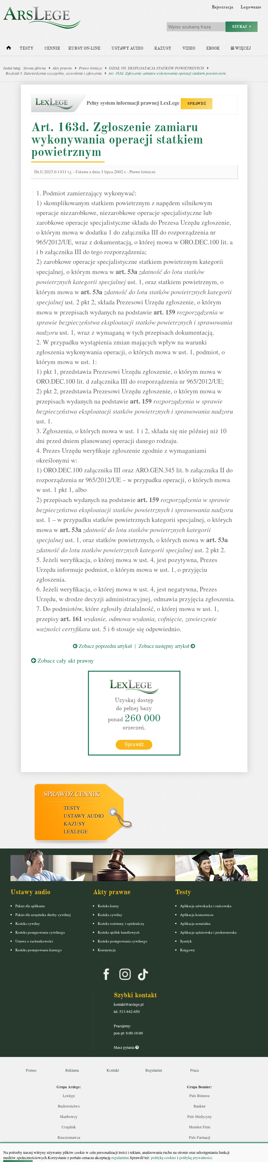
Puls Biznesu (199, 1095)
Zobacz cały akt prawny (65, 660)
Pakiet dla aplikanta (30, 905)
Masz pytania (124, 1047)
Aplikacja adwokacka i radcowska (205, 905)
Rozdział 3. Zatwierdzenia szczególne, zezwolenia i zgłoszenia (54, 73)
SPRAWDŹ (196, 103)
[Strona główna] (8, 49)
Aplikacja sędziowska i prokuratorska (208, 932)
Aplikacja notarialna (195, 923)
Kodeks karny (108, 905)
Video (188, 48)
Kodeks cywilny (27, 923)
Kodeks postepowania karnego (38, 949)
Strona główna (34, 67)
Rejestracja (222, 7)
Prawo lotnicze (90, 67)
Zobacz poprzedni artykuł (104, 645)
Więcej (242, 48)
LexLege (76, 831)
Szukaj (241, 26)
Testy (26, 48)
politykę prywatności (195, 1157)
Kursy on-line (84, 48)
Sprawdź (134, 744)
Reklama (72, 1070)
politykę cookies (163, 1157)
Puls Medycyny (199, 1116)
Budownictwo (69, 1105)
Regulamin (153, 1070)
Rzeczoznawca (69, 1137)
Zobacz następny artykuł (165, 645)
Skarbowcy (68, 1116)
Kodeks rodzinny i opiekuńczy (121, 923)
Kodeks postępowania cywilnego (40, 932)
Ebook (213, 48)
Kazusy (162, 48)
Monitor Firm (199, 1126)
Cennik (52, 48)
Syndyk (186, 941)
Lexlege (69, 1095)
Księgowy (187, 949)
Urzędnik (68, 1126)
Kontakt (113, 1070)
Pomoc (31, 1070)
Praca (194, 1070)
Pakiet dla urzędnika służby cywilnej (43, 914)
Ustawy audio (127, 48)
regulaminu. (120, 1157)
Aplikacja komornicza (196, 914)
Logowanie (251, 7)
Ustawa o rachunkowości (34, 941)
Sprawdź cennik (72, 793)
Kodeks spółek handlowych (119, 932)
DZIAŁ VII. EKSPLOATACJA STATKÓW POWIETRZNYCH (156, 67)
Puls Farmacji (199, 1137)
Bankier (199, 1105)
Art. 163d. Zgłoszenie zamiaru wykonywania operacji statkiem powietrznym (167, 73)
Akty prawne (62, 67)
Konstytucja (107, 949)
